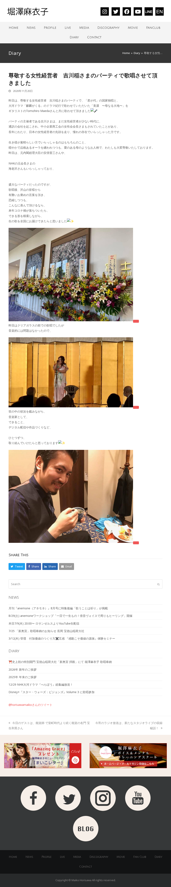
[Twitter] (116, 11)
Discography (108, 27)
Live (68, 27)
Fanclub (153, 27)
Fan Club (139, 857)
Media (84, 27)
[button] (17, 566)
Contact (94, 37)
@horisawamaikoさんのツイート (30, 705)
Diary (74, 37)
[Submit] (158, 584)
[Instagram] (105, 11)
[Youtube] (138, 11)
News (31, 27)
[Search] (85, 584)
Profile (50, 27)
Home (13, 27)
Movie (133, 27)
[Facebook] (127, 11)
